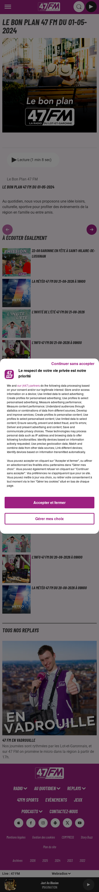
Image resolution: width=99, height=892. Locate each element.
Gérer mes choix (49, 518)
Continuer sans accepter (72, 363)
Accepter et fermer (49, 502)
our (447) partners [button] (28, 385)
